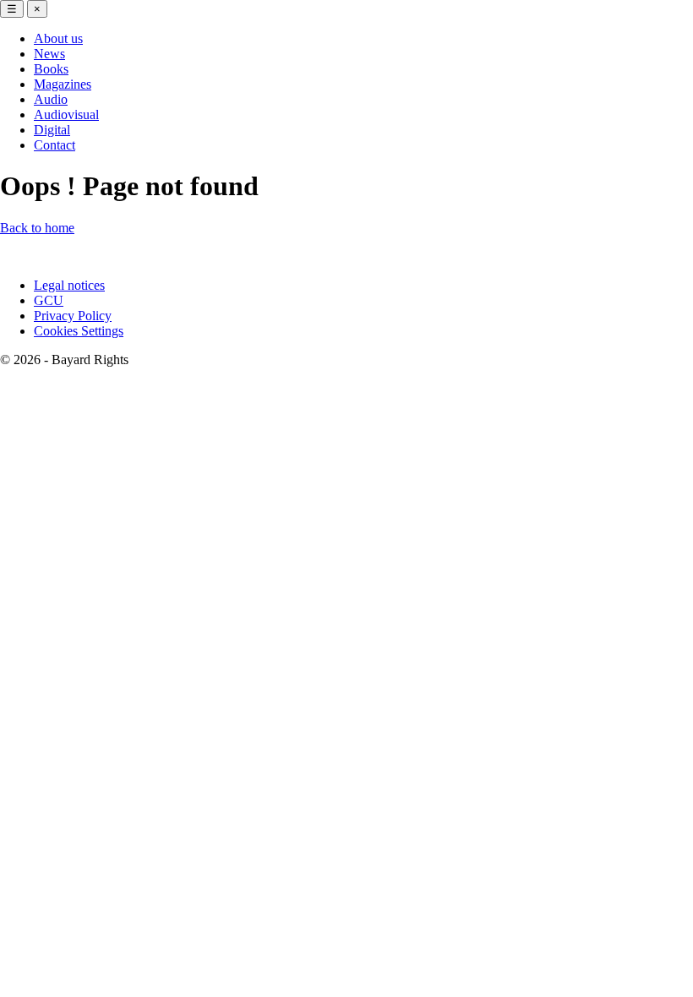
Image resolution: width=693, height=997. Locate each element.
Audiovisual (66, 114)
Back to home (37, 228)
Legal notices (69, 285)
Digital (52, 130)
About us (58, 38)
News (49, 53)
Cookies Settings (78, 331)
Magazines (62, 84)
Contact (54, 145)
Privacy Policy (73, 315)
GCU (48, 300)
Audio (51, 99)
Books (51, 69)
